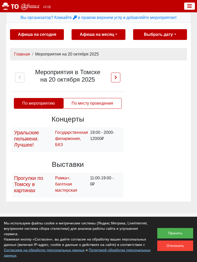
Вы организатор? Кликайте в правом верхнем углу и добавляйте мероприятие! (98, 17)
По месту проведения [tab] (92, 103)
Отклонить (175, 246)
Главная (22, 54)
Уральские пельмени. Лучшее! (26, 139)
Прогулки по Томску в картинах (28, 184)
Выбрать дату (158, 34)
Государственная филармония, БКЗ (71, 138)
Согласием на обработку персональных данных (44, 250)
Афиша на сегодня (37, 34)
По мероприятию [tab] (38, 103)
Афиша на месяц (97, 34)
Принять (175, 233)
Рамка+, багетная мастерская (66, 184)
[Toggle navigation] (189, 6)
